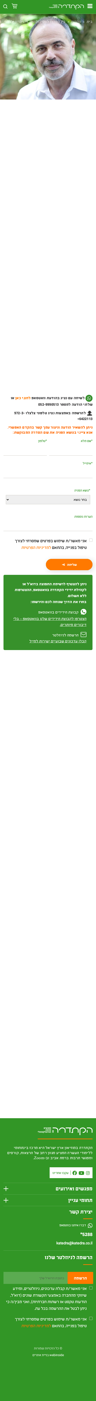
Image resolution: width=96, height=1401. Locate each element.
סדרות (76, 21)
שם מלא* (87, 441)
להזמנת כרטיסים (48, 156)
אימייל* (88, 463)
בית (90, 21)
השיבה (83, 1036)
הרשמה (80, 1277)
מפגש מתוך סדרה (40, 130)
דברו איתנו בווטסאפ (73, 1225)
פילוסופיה (60, 130)
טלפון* (42, 441)
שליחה (72, 564)
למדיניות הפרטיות (36, 547)
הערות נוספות (83, 516)
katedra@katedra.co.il (74, 1243)
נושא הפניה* (82, 490)
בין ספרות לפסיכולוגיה (47, 21)
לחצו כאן (74, 404)
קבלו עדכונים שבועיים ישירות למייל (57, 640)
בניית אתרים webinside (48, 1355)
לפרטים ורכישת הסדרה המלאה (48, 917)
